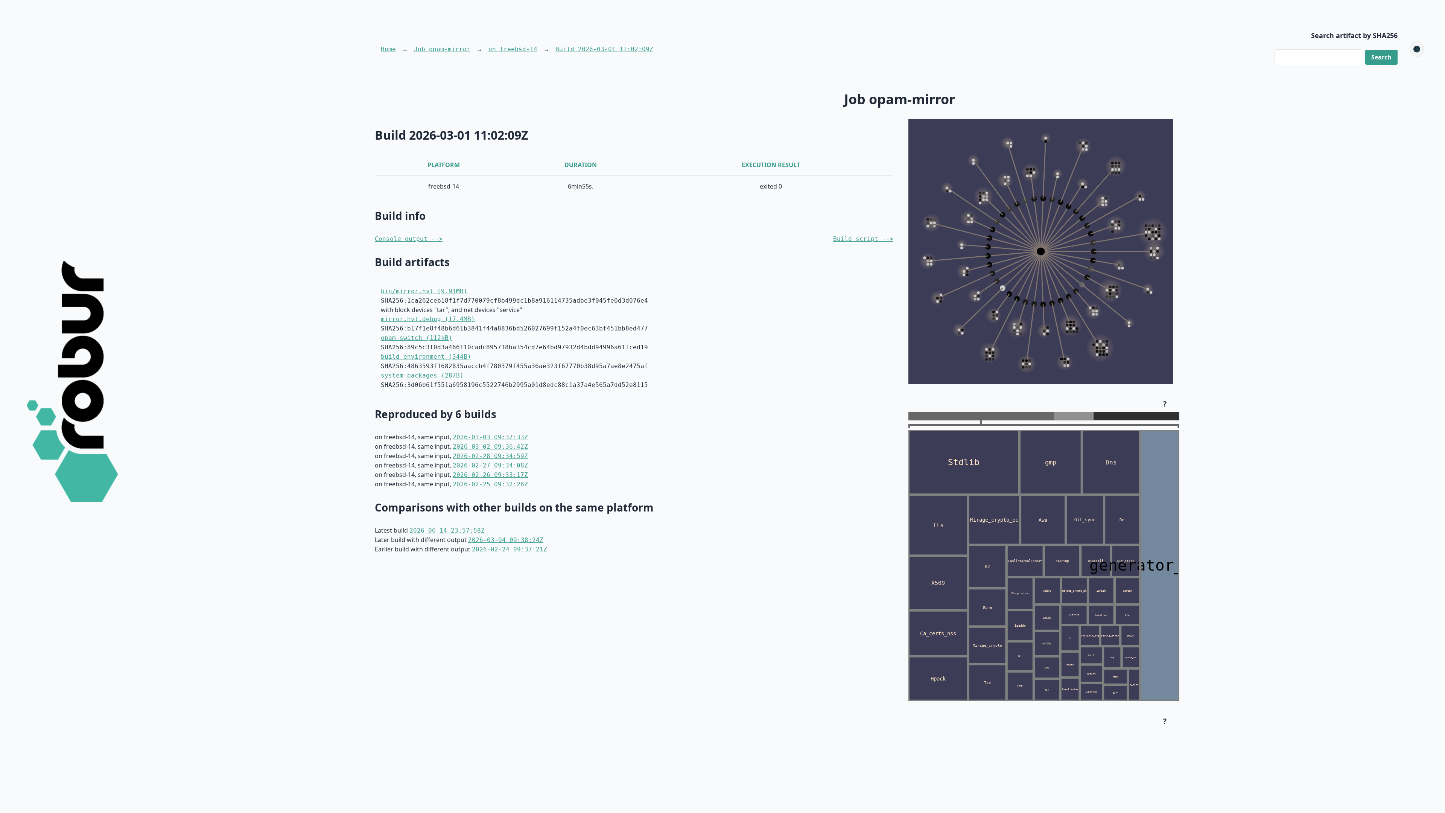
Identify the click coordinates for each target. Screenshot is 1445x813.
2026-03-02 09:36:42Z (490, 446)
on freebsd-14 (512, 49)
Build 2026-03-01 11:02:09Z (604, 49)
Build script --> (863, 238)
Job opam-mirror (442, 49)
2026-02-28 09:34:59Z (490, 456)
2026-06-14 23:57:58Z (447, 530)
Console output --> (409, 238)
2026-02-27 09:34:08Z (490, 465)
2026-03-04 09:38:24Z (505, 540)
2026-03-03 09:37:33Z (490, 437)
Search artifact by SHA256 (1354, 35)
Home (388, 49)
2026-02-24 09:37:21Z (509, 549)
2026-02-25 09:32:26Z (490, 484)
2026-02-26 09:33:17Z (490, 474)
